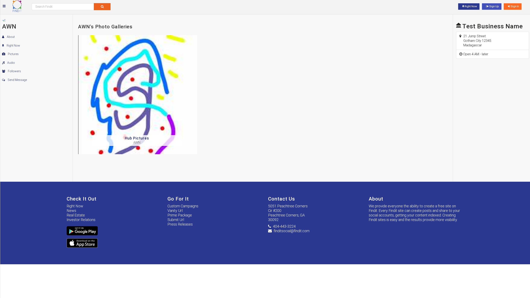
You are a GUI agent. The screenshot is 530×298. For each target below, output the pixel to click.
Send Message (17, 80)
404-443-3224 (284, 226)
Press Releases (180, 224)
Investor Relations (81, 219)
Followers (14, 71)
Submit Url (175, 219)
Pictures (13, 54)
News (71, 210)
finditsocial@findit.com (292, 231)
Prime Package (179, 215)
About (10, 36)
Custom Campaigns (182, 206)
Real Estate (76, 215)
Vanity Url (175, 210)
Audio (11, 62)
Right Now (13, 45)
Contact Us (281, 199)
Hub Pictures (137, 138)
